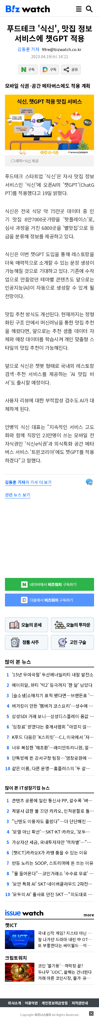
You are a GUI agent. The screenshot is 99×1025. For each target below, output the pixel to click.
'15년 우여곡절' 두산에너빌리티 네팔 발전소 (53, 674)
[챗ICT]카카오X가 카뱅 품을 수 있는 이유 (49, 852)
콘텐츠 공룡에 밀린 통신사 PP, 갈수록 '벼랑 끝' (55, 800)
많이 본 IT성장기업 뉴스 (27, 787)
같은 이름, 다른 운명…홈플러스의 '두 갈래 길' (54, 768)
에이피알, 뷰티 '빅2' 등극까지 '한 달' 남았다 (52, 685)
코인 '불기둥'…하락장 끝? (60, 965)
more (89, 914)
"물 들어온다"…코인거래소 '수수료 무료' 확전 (54, 873)
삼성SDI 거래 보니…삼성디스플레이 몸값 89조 (55, 716)
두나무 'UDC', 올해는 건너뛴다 (65, 972)
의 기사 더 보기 (28, 482)
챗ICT (11, 925)
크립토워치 (16, 957)
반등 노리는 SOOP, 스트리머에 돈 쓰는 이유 (53, 863)
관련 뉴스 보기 (17, 495)
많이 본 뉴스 (18, 661)
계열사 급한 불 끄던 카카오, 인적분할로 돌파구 (55, 810)
